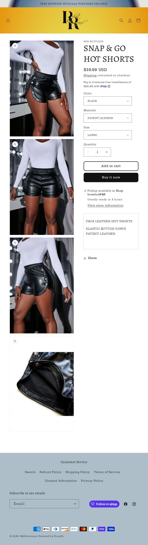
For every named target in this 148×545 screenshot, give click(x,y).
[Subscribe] (74, 503)
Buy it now (111, 177)
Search (30, 472)
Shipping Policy (78, 472)
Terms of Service (107, 472)
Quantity (90, 144)
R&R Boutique (29, 536)
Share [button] (92, 258)
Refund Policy (50, 472)
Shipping (90, 75)
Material (90, 110)
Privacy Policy (92, 480)
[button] (8, 20)
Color (88, 93)
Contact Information (61, 480)
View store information (105, 205)
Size (87, 127)
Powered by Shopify (51, 536)
